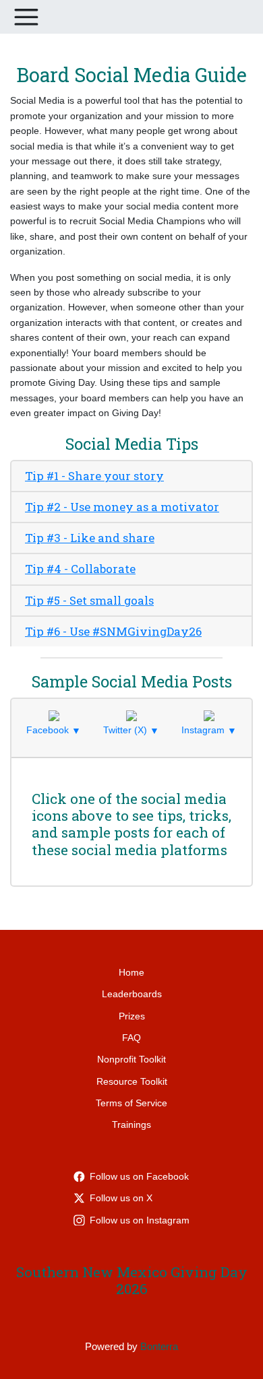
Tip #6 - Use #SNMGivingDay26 (113, 631)
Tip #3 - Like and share (89, 537)
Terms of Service (131, 1103)
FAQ (131, 1037)
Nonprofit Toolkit (131, 1059)
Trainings (131, 1124)
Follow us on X (121, 1197)
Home (131, 972)
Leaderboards (132, 993)
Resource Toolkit (131, 1081)
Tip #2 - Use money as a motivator (122, 506)
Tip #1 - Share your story (94, 475)
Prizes (132, 1016)
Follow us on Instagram (139, 1220)
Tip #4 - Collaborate (80, 568)
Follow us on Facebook (139, 1176)
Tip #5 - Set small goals (89, 600)
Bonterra (159, 1346)
